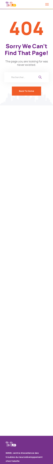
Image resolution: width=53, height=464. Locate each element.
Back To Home (26, 91)
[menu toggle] (47, 4)
